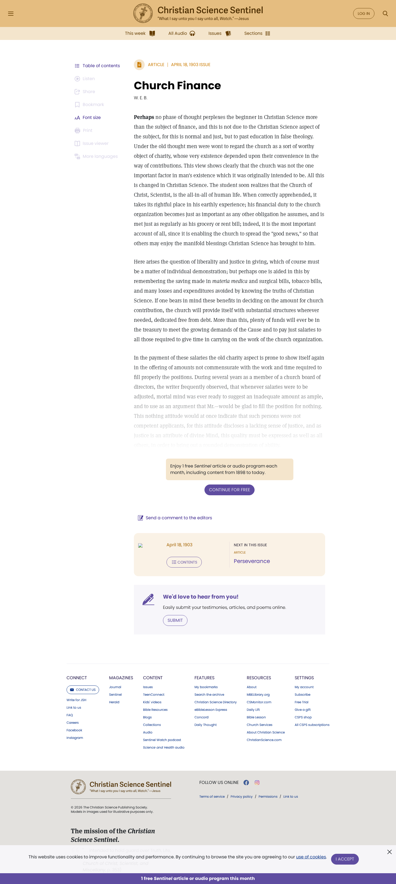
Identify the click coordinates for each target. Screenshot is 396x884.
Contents (187, 562)
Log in (364, 13)
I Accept (345, 859)
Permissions (268, 796)
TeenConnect (153, 694)
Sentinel (115, 694)
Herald (114, 702)
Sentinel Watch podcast (162, 740)
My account (304, 687)
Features (204, 678)
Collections (152, 724)
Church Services (259, 724)
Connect (77, 678)
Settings (304, 678)
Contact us (86, 689)
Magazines (121, 678)
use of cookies (311, 857)
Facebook (74, 730)
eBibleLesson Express (210, 709)
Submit (175, 620)
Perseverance (252, 561)
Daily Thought (205, 724)
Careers (73, 722)
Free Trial (301, 702)
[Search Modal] (385, 13)
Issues (148, 687)
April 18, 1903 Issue (190, 65)
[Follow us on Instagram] (257, 782)
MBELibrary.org (258, 694)
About (251, 687)
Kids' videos (152, 702)
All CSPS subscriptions (312, 724)
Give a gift (303, 709)
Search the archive (209, 694)
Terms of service (212, 796)
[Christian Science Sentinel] (198, 13)
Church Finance (177, 85)
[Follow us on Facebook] (246, 782)
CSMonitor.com (259, 702)
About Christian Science (266, 732)
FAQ (70, 715)
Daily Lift (253, 709)
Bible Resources (155, 709)
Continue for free (229, 490)
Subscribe (302, 694)
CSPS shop (303, 717)
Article (156, 65)
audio (164, 747)
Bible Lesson (256, 717)
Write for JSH (76, 700)
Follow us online (219, 782)
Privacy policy (242, 796)
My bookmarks (206, 687)
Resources (259, 678)
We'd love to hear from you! (201, 596)
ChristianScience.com (264, 740)
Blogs (147, 717)
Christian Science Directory (215, 702)
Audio (147, 732)
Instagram (75, 737)
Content (153, 678)
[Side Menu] (10, 13)
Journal (115, 687)
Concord (201, 717)
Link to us (74, 707)
